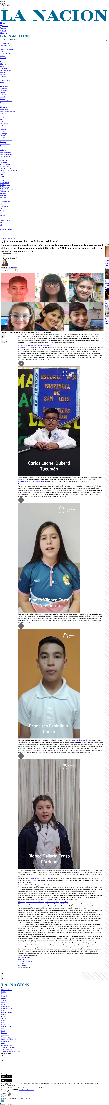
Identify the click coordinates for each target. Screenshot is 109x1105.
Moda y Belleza (5, 144)
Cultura (2, 93)
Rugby (2, 119)
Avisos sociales (5, 166)
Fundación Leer (23, 347)
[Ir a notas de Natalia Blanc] (52, 262)
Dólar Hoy (3, 64)
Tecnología (3, 134)
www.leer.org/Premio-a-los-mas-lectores (31, 481)
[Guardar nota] (2, 334)
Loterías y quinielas (6, 140)
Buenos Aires (4, 86)
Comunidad (3, 95)
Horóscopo (3, 136)
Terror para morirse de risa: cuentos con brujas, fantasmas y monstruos (41, 484)
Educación (3, 91)
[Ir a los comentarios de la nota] (4, 334)
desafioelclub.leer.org (46, 349)
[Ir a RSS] (2, 1072)
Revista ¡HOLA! (4, 183)
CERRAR (2, 1)
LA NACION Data (5, 54)
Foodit (4, 28)
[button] (54, 132)
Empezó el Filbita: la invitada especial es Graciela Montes (36, 885)
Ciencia (2, 99)
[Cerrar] (29, 36)
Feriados (3, 138)
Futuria (2, 62)
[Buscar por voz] (106, 40)
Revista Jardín (4, 191)
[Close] (2, 973)
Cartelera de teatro (6, 154)
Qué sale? (3, 150)
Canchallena (4, 123)
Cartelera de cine (5, 152)
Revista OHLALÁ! (5, 181)
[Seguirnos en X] (2, 1061)
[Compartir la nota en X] (4, 342)
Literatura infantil (26, 961)
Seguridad (3, 89)
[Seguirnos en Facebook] (2, 1056)
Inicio (4, 23)
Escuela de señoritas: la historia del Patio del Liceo (34, 345)
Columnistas (4, 109)
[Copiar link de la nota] (2, 340)
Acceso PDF (3, 160)
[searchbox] (53, 40)
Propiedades (4, 68)
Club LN (4, 31)
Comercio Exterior (6, 70)
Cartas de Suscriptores (7, 111)
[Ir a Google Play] (6, 1078)
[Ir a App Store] (6, 1082)
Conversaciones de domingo (9, 170)
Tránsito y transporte (7, 50)
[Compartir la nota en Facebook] (2, 342)
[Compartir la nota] (2, 337)
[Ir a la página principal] (54, 21)
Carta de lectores (5, 168)
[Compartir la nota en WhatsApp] (4, 337)
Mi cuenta (5, 33)
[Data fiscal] (2, 1102)
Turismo (2, 132)
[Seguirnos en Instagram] (2, 1066)
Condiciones (23, 1090)
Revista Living (4, 187)
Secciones (5, 26)
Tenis (1, 121)
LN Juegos (3, 130)
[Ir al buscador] (3, 8)
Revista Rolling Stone (6, 189)
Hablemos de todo (6, 101)
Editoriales (3, 107)
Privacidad (30, 1090)
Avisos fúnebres (5, 164)
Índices (2, 74)
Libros (22, 963)
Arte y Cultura (22, 959)
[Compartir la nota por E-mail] (6, 342)
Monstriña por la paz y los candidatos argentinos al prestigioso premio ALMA (43, 902)
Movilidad (3, 72)
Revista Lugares (5, 185)
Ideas (1, 175)
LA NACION (5, 238)
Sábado (2, 173)
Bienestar (3, 97)
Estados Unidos (5, 80)
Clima (2, 52)
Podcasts (3, 142)
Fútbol (2, 117)
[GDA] (6, 1096)
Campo (2, 66)
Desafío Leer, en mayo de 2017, (41, 878)
